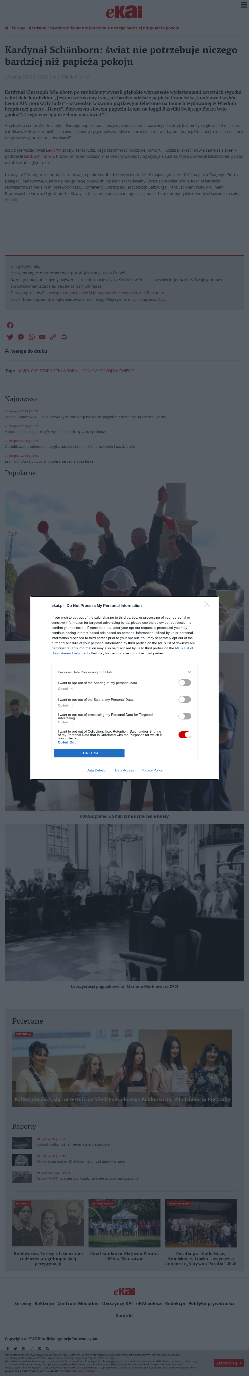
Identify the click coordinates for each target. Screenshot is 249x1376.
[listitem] (124, 672)
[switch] (184, 682)
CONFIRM (89, 753)
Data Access (124, 770)
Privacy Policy (152, 770)
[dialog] (124, 688)
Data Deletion (97, 770)
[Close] (208, 606)
